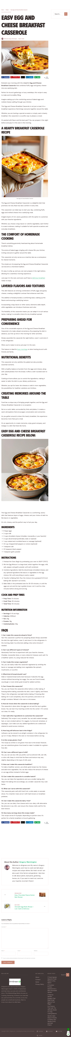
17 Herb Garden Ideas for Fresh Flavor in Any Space (52, 980)
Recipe (7, 9)
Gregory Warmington (13, 38)
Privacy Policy (40, 984)
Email (19, 950)
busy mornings (22, 349)
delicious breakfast (38, 278)
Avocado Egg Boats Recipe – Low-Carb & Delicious (24, 907)
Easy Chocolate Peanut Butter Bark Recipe (25, 895)
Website (35, 950)
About (37, 977)
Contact (38, 979)
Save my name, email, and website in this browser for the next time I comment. (19, 958)
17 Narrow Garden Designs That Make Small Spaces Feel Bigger (51, 999)
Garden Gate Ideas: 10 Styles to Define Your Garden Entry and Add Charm (52, 1020)
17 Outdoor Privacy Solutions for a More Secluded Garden (52, 988)
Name (3, 950)
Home (2, 9)
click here (17, 1002)
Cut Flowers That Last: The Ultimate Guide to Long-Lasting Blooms (52, 1009)
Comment (3, 926)
